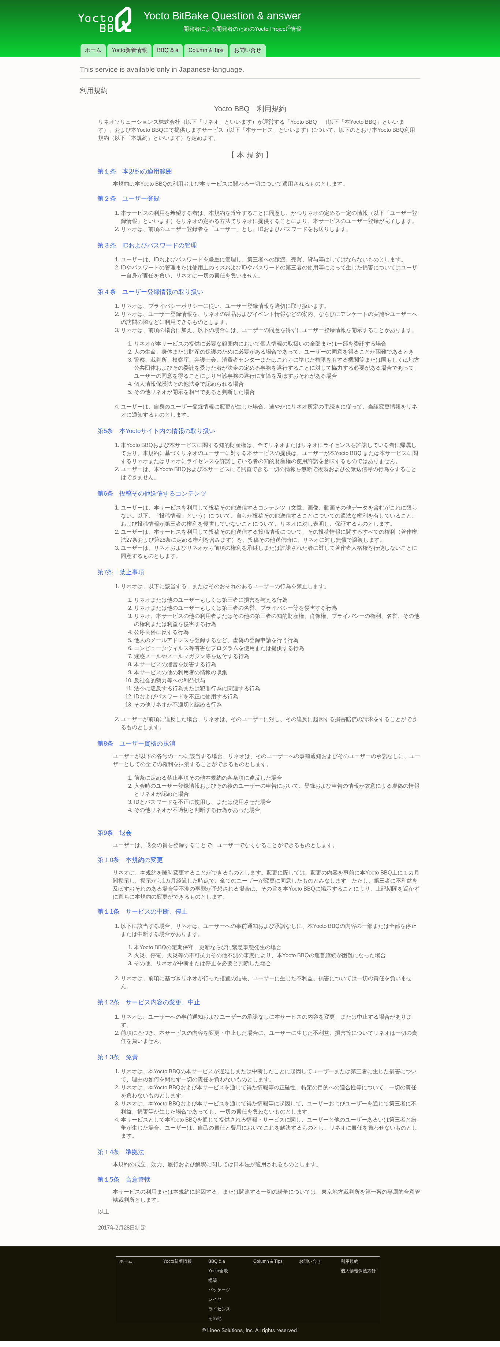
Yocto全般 (218, 1270)
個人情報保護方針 (358, 1270)
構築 (212, 1280)
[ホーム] (108, 20)
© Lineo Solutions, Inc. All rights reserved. (250, 1330)
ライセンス (219, 1308)
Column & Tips (206, 50)
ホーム (93, 50)
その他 (214, 1318)
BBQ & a (167, 50)
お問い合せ (247, 50)
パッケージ (219, 1289)
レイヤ (214, 1299)
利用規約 (349, 1261)
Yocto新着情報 (129, 50)
